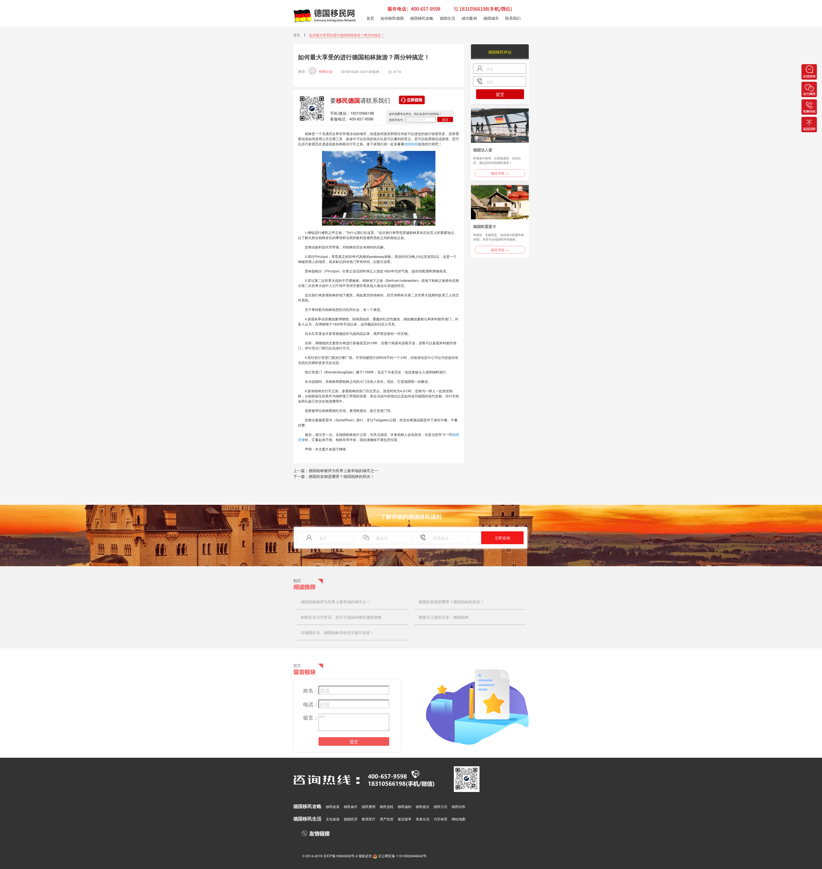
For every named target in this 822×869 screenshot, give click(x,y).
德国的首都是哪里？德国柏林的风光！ (341, 476)
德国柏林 (411, 143)
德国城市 (491, 18)
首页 (296, 35)
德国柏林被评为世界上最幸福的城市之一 (343, 470)
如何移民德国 (392, 18)
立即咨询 (502, 538)
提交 (445, 119)
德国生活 (447, 18)
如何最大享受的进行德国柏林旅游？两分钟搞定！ (346, 35)
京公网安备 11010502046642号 (402, 855)
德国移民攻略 (421, 18)
